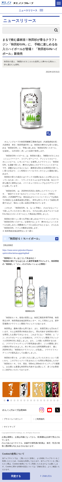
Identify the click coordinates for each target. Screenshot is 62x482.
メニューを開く (58, 3)
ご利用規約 (39, 419)
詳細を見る (47, 476)
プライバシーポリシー (13, 419)
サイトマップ (9, 427)
